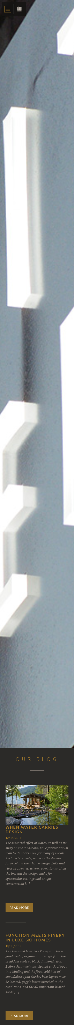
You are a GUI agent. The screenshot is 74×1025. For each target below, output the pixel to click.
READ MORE (19, 907)
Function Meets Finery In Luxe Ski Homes (35, 937)
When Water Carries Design (32, 829)
